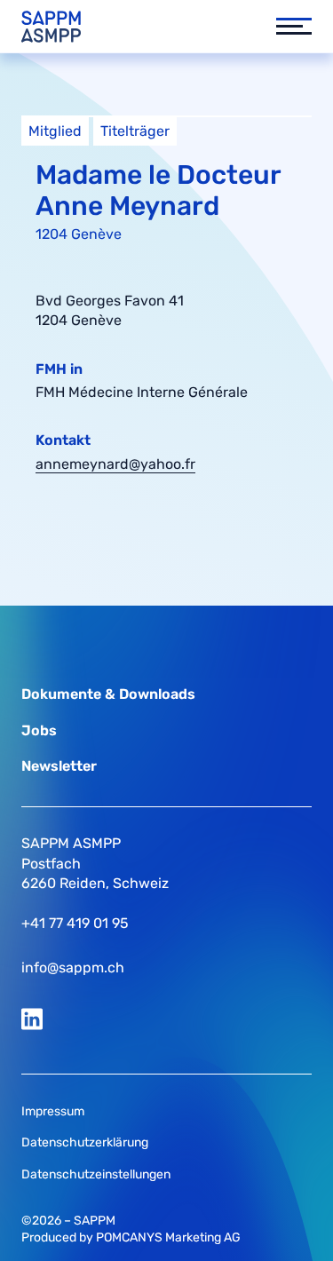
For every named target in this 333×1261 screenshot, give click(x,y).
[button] (285, 26)
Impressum (52, 1111)
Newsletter (59, 765)
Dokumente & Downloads (108, 694)
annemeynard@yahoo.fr (115, 464)
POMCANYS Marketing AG (168, 1237)
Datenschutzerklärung (84, 1142)
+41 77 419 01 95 (75, 923)
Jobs (39, 730)
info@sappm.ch (72, 967)
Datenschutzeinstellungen (95, 1174)
